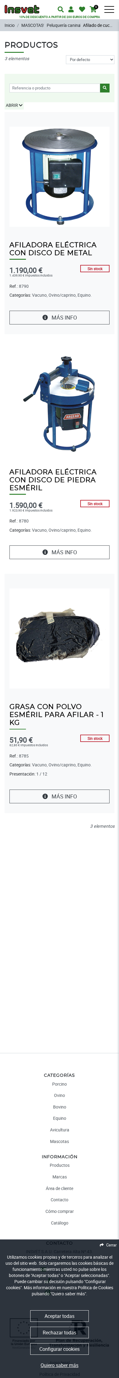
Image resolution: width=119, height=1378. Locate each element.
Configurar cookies (59, 1349)
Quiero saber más (59, 1365)
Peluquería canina (64, 25)
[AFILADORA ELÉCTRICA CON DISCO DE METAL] (59, 176)
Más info (63, 317)
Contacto (59, 1200)
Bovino (59, 1107)
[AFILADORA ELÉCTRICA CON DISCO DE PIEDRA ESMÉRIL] (59, 403)
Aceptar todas (59, 1316)
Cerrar (111, 1245)
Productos (60, 1165)
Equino (59, 1118)
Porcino (59, 1084)
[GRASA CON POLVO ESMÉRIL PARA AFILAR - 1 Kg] (59, 638)
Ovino (59, 1095)
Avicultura (59, 1130)
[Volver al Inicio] (22, 6)
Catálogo (59, 1223)
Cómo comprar (59, 1211)
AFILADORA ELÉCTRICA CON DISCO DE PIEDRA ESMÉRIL (53, 480)
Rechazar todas (59, 1332)
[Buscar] (113, 14)
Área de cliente (59, 1188)
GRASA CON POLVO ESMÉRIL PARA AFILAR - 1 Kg (56, 715)
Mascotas (59, 1141)
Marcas (59, 1177)
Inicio (10, 25)
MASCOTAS (32, 25)
